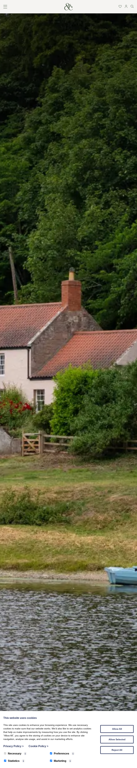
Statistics (14, 760)
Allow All (117, 729)
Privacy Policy (13, 746)
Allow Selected (117, 739)
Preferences (61, 753)
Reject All (117, 750)
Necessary (14, 753)
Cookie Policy (38, 746)
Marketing (60, 760)
